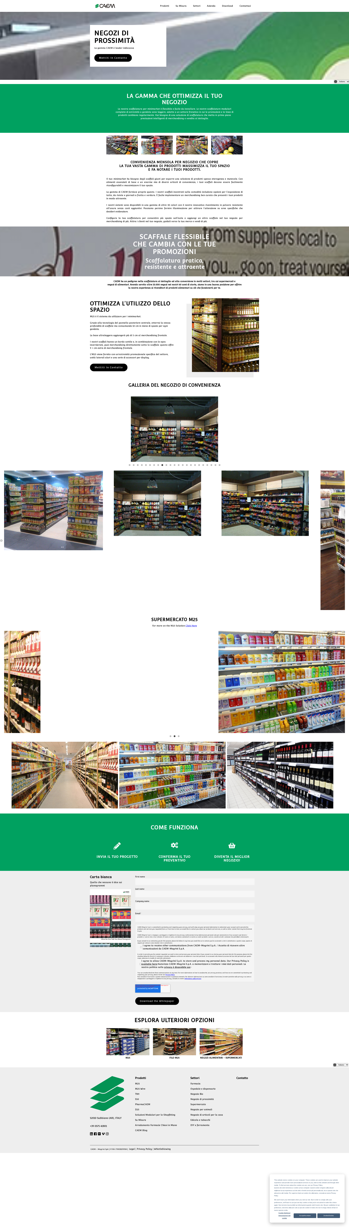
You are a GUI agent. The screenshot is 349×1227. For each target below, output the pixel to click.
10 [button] (166, 402)
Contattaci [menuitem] (245, 6)
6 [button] (150, 402)
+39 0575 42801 (98, 1063)
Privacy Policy (170, 911)
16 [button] (190, 402)
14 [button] (182, 402)
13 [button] (178, 402)
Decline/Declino (329, 1215)
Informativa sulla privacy (193, 915)
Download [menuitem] (227, 6)
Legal (132, 1086)
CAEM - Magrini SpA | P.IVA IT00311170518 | (110, 1086)
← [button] (1, 477)
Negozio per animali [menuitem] (201, 1046)
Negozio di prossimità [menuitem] (202, 1036)
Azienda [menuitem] (211, 6)
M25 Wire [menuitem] (140, 1025)
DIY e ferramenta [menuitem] (199, 1062)
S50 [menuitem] (137, 1036)
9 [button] (162, 402)
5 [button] (146, 402)
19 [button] (203, 402)
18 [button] (199, 402)
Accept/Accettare (305, 1215)
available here (149, 901)
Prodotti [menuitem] (164, 6)
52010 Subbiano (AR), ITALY (106, 1054)
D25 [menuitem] (137, 1046)
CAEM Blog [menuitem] (141, 1067)
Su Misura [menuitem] (181, 6)
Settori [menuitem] (196, 6)
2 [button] (133, 402)
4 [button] (141, 402)
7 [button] (154, 402)
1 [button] (129, 402)
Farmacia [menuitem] (195, 1020)
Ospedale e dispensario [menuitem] (203, 1025)
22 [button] (215, 402)
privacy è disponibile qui (177, 904)
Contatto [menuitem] (242, 1015)
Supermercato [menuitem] (198, 1041)
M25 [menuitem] (137, 1020)
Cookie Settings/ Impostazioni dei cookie (285, 1215)
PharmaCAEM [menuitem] (142, 1041)
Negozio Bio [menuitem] (196, 1031)
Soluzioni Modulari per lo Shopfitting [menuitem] (155, 1051)
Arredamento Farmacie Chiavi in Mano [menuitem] (156, 1062)
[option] (174, 398)
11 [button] (170, 402)
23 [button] (219, 402)
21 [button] (211, 402)
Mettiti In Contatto (113, 57)
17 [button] (195, 402)
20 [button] (207, 402)
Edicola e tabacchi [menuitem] (200, 1057)
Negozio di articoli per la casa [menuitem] (206, 1051)
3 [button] (137, 402)
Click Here (191, 562)
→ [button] (347, 477)
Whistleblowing (162, 1086)
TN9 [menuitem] (137, 1031)
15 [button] (186, 402)
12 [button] (174, 402)
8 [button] (158, 402)
